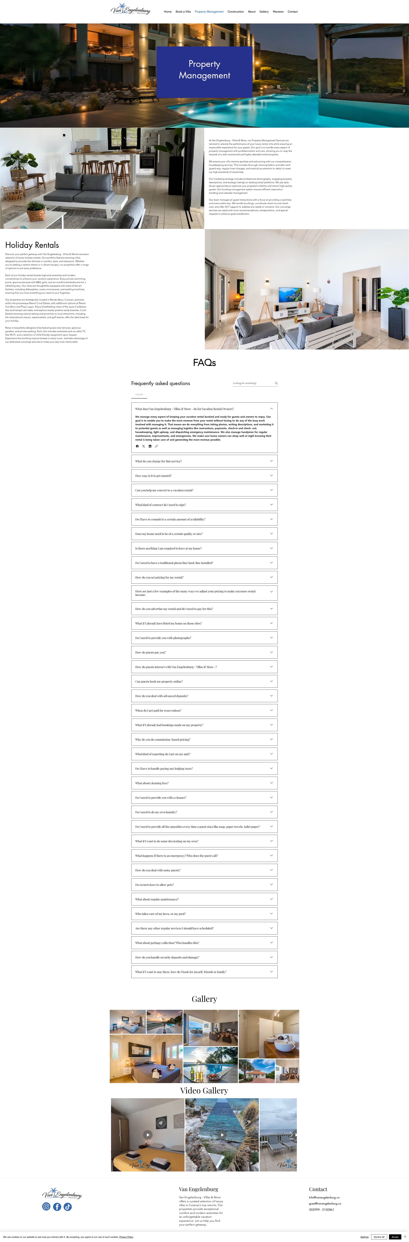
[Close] (405, 1236)
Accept (395, 1236)
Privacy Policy (126, 1236)
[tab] (139, 394)
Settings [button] (364, 1236)
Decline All (379, 1236)
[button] (137, 446)
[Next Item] (294, 1046)
